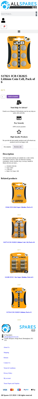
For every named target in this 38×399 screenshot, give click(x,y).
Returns (6, 357)
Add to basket (13, 96)
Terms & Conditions (9, 368)
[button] (19, 31)
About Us (6, 347)
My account (7, 378)
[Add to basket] (3, 201)
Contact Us (7, 363)
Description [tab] (7, 147)
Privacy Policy (8, 373)
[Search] (36, 13)
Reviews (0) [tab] (17, 147)
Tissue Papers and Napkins (11, 383)
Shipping (6, 352)
